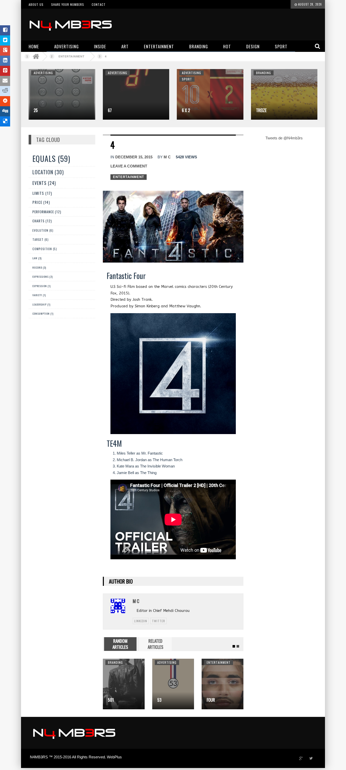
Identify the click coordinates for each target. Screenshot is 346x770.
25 (36, 110)
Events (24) (44, 183)
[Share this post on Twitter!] (5, 40)
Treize (261, 110)
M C (167, 157)
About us (36, 4)
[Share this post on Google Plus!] (5, 51)
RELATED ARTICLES (155, 644)
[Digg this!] (5, 111)
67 (110, 110)
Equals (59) (51, 158)
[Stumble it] (5, 101)
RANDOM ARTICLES (120, 644)
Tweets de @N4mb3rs (284, 138)
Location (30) (48, 172)
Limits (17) (42, 193)
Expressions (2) (42, 277)
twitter (158, 621)
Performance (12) (46, 211)
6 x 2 (186, 110)
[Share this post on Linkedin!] (5, 61)
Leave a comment (128, 166)
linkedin (140, 621)
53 (131, 700)
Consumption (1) (42, 313)
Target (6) (40, 239)
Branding (263, 73)
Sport (187, 79)
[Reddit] (5, 91)
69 (229, 700)
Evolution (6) (42, 230)
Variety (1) (39, 295)
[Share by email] (5, 81)
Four (182, 700)
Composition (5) (44, 249)
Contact (99, 4)
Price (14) (41, 202)
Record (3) (39, 267)
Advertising (43, 73)
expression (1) (41, 286)
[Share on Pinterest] (5, 71)
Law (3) (37, 258)
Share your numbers (67, 4)
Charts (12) (42, 220)
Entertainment (72, 56)
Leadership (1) (41, 304)
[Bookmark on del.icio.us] (5, 121)
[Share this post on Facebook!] (5, 30)
